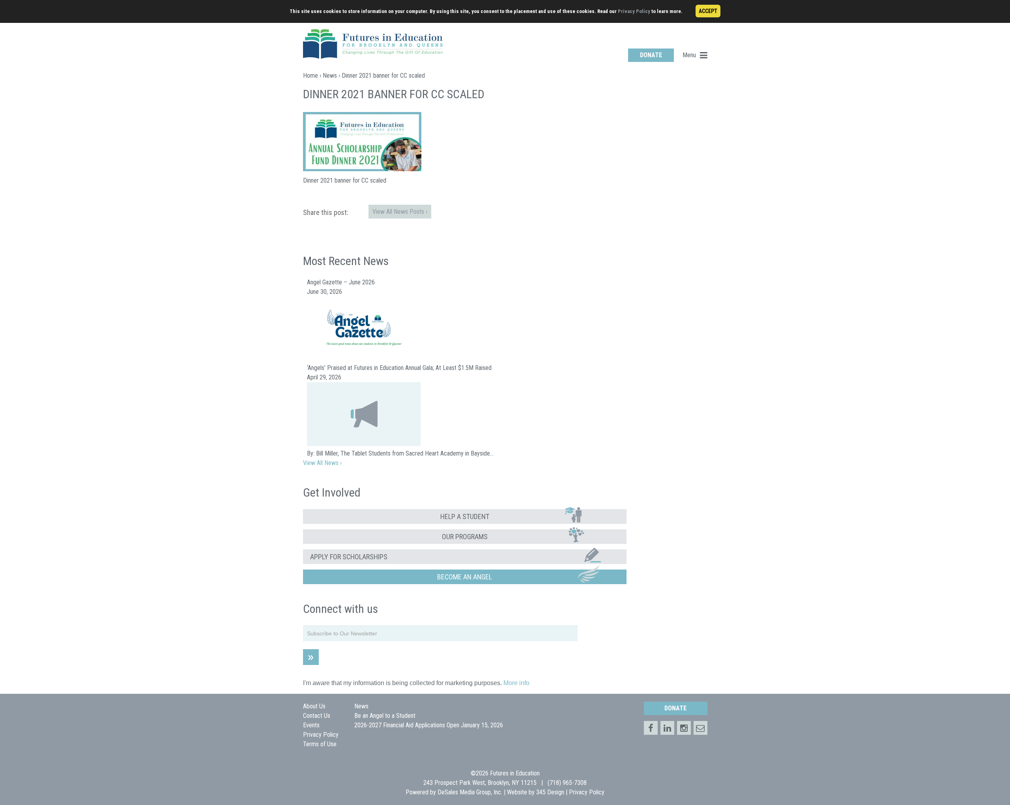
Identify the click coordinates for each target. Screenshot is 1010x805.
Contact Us (316, 715)
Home (310, 75)
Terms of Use (320, 744)
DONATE (651, 55)
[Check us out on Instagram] (684, 728)
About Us (314, 706)
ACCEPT (708, 11)
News (330, 75)
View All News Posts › (399, 211)
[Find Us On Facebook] (651, 728)
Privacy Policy (634, 11)
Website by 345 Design (535, 792)
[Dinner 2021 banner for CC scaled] (362, 169)
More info (516, 683)
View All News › (322, 463)
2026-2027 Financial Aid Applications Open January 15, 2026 (428, 725)
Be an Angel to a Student (384, 715)
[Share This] (667, 728)
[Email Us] (700, 728)
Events (311, 725)
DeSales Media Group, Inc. (470, 792)
